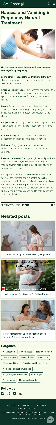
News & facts (25, 351)
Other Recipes (9, 357)
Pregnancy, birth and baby (15, 374)
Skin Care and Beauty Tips (35, 363)
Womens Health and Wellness (17, 369)
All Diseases (9, 351)
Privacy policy (40, 405)
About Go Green (13, 405)
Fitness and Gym (10, 363)
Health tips (43, 357)
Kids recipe (36, 374)
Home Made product (29, 380)
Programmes (9, 380)
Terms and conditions (27, 409)
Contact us (27, 405)
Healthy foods (27, 357)
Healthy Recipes (44, 351)
